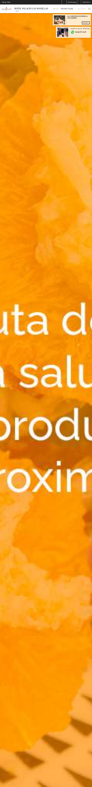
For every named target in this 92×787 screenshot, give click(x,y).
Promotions (67, 9)
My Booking (72, 2)
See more (85, 22)
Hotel (56, 9)
